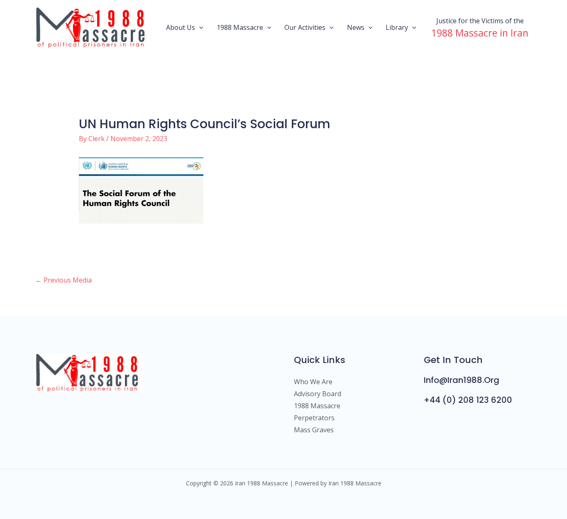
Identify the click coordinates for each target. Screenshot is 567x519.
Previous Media (63, 280)
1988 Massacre (240, 27)
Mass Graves (314, 429)
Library (397, 27)
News (355, 27)
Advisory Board (317, 393)
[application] (199, 27)
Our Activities (304, 27)
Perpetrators (314, 417)
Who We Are (313, 381)
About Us (180, 27)
